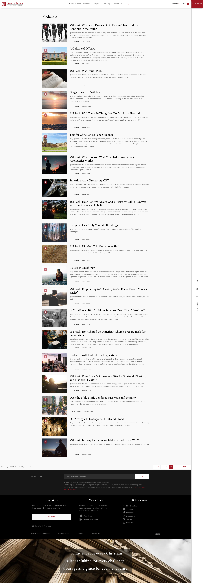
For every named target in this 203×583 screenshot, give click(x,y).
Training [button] (106, 4)
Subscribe (197, 4)
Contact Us (95, 534)
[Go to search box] (127, 4)
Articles (70, 4)
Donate (51, 517)
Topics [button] (96, 4)
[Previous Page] (155, 467)
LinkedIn (129, 523)
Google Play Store (91, 519)
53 (176, 467)
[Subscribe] (142, 476)
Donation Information (43, 526)
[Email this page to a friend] (197, 297)
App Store (88, 516)
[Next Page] (189, 467)
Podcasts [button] (86, 4)
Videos (78, 4)
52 (171, 467)
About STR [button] (118, 4)
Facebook (130, 513)
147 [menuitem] (184, 467)
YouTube (129, 509)
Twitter (129, 519)
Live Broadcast (132, 506)
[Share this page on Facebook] (197, 281)
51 (167, 467)
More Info (94, 511)
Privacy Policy (63, 534)
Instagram (130, 516)
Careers (80, 534)
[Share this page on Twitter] (197, 289)
